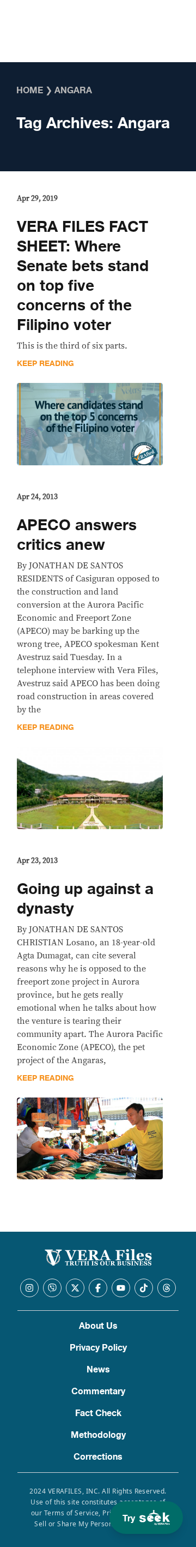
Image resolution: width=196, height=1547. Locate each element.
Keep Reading (45, 363)
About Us (98, 1326)
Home (29, 90)
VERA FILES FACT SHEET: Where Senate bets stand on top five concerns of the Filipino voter (83, 276)
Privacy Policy (98, 1348)
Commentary (98, 1391)
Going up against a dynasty (85, 899)
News (98, 1370)
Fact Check (98, 1413)
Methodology (98, 1435)
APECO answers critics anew (77, 535)
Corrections (98, 1457)
